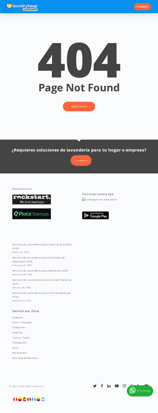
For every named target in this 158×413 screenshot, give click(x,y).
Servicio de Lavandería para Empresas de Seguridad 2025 (38, 259)
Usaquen (17, 317)
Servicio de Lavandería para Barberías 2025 (40, 270)
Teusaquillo (19, 342)
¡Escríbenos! (81, 160)
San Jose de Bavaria (25, 357)
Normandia (19, 352)
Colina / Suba (21, 337)
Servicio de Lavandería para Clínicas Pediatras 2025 (41, 281)
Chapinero (19, 327)
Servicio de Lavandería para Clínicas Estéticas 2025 (41, 294)
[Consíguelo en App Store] (99, 203)
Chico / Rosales (22, 322)
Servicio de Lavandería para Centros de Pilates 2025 (42, 246)
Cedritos (17, 332)
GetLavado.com (34, 386)
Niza (15, 347)
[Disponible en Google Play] (95, 216)
